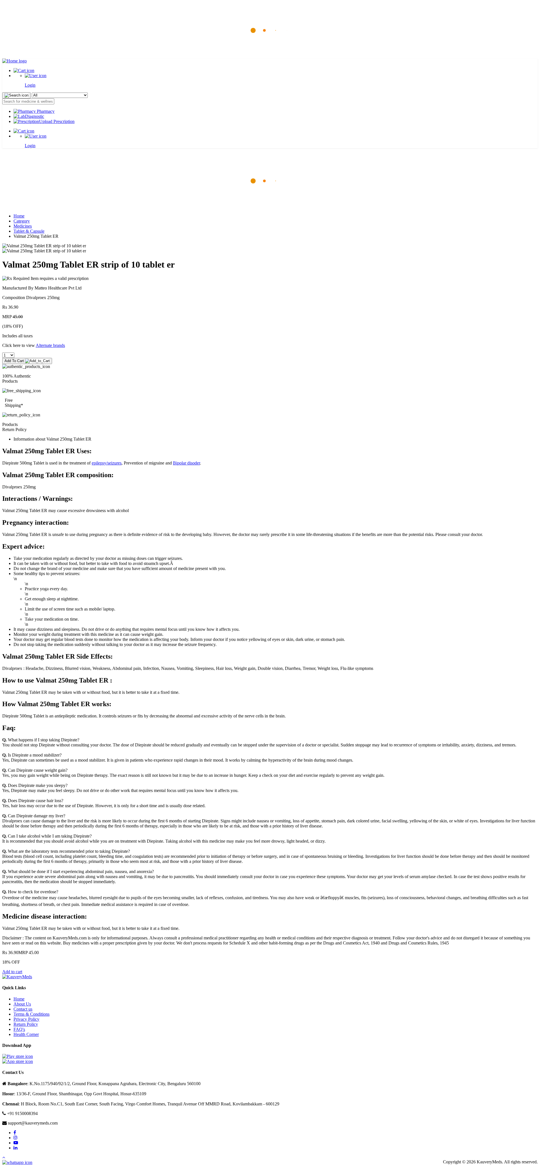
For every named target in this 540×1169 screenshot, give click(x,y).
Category (22, 221)
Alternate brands (50, 345)
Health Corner (26, 1034)
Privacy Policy (26, 1019)
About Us (22, 1004)
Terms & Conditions (32, 1014)
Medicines (23, 226)
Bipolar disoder (186, 463)
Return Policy (26, 1024)
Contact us (23, 1009)
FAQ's (19, 1029)
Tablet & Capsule (29, 231)
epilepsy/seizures (107, 463)
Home (19, 216)
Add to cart (12, 971)
